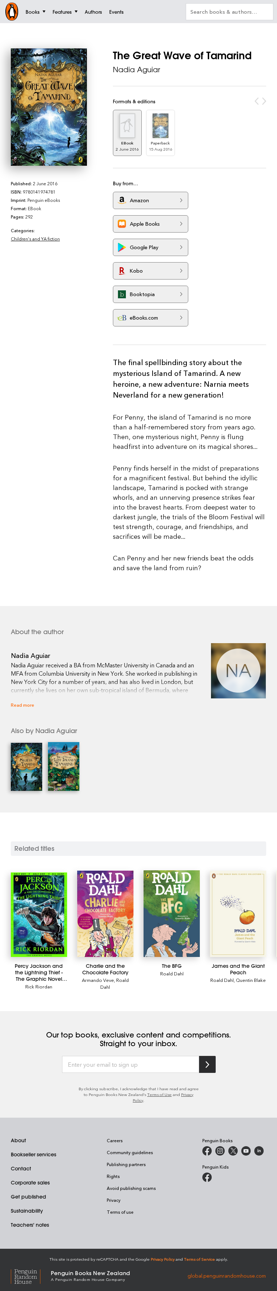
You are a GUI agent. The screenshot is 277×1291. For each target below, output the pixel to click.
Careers (115, 1140)
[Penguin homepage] (11, 12)
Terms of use (120, 1212)
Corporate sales (30, 1182)
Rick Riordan (38, 986)
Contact (21, 1168)
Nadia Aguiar (136, 69)
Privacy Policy (163, 1259)
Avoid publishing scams (131, 1188)
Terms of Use (159, 1094)
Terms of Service (199, 1259)
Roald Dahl (172, 973)
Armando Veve (98, 979)
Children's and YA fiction (35, 238)
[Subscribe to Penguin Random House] (207, 1064)
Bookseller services (33, 1154)
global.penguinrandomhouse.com (227, 1275)
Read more (22, 704)
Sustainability (27, 1211)
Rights (113, 1176)
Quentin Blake (251, 979)
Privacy (113, 1200)
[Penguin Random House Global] (31, 1275)
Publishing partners (126, 1164)
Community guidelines (130, 1152)
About (18, 1140)
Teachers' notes (30, 1225)
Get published (28, 1196)
